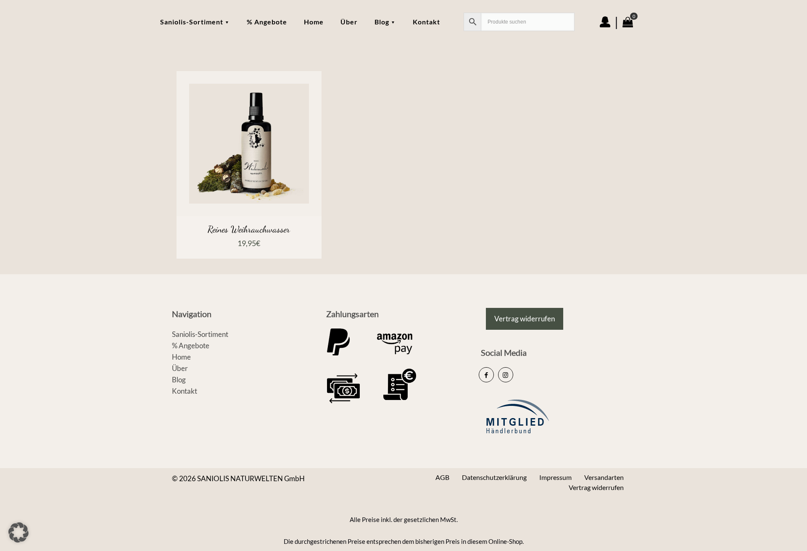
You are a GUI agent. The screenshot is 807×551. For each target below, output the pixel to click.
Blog (179, 379)
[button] (18, 532)
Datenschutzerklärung (494, 477)
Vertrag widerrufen (596, 487)
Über (180, 368)
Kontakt (184, 391)
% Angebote (190, 345)
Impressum (555, 477)
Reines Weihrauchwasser (249, 229)
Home (181, 356)
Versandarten (604, 477)
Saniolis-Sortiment (200, 334)
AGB (442, 477)
